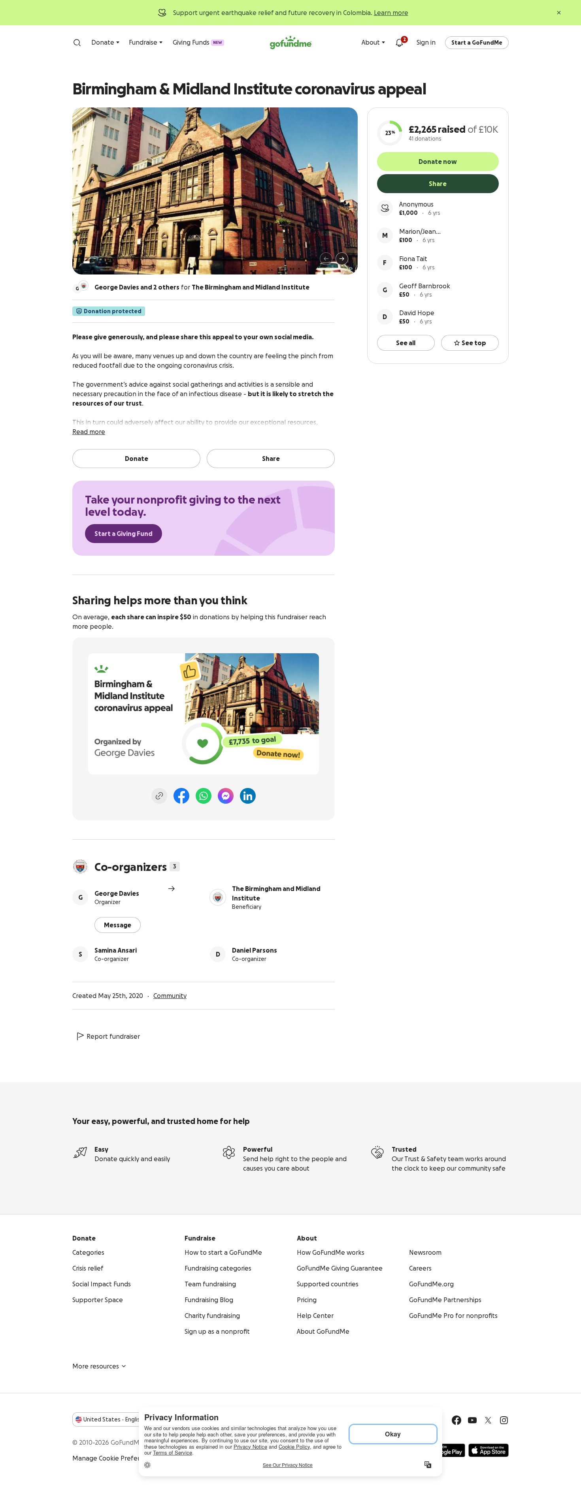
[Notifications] (399, 43)
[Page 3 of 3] (99, 262)
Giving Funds (197, 42)
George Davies (116, 893)
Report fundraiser (113, 1036)
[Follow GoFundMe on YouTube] (472, 1420)
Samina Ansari (115, 950)
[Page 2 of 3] (94, 262)
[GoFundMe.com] (290, 43)
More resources (95, 1366)
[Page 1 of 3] (86, 262)
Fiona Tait (413, 258)
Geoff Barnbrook (424, 285)
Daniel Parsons (254, 950)
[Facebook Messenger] (226, 796)
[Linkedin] (248, 796)
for (201, 287)
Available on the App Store (488, 1450)
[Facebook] (181, 796)
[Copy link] (159, 796)
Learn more (391, 12)
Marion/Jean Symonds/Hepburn (427, 232)
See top (474, 342)
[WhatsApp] (203, 796)
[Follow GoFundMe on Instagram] (504, 1420)
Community (170, 995)
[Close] (559, 12)
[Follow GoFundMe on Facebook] (456, 1420)
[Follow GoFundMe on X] (488, 1420)
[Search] (77, 43)
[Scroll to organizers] (83, 285)
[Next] (342, 258)
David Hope (416, 312)
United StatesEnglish (113, 1419)
